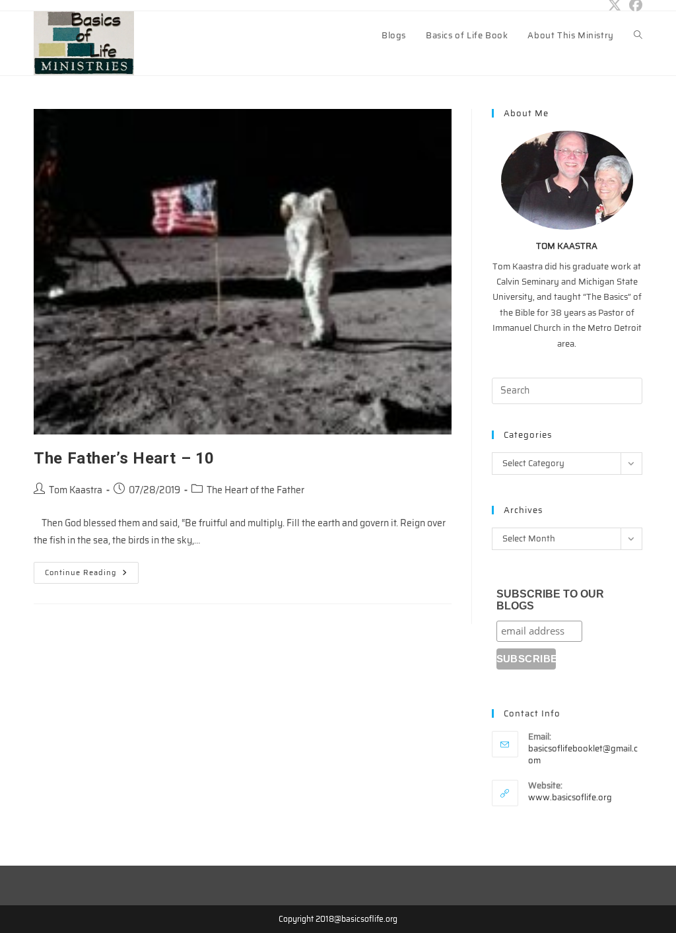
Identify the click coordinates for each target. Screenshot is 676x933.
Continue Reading (92, 575)
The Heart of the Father (255, 490)
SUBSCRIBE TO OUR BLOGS (550, 599)
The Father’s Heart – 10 (124, 458)
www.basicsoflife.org (570, 797)
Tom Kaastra (75, 490)
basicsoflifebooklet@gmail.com (583, 754)
